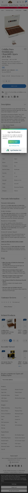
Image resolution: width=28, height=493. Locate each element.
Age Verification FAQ (14, 145)
